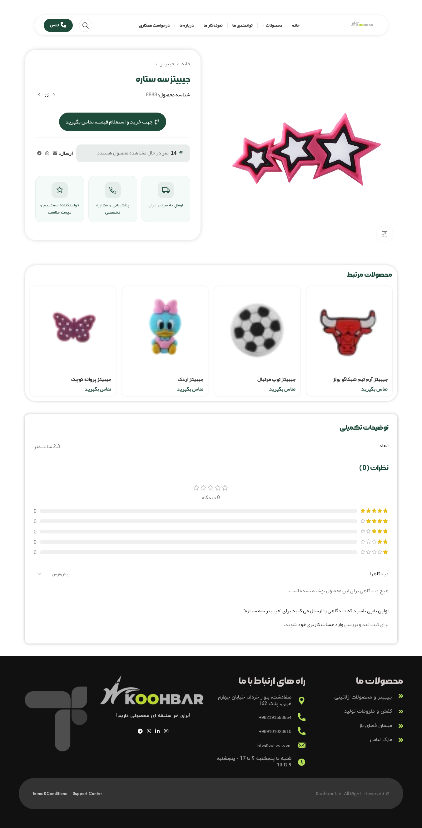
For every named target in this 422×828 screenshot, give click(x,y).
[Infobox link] (357, 696)
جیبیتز (167, 64)
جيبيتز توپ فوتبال (276, 379)
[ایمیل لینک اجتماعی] (55, 153)
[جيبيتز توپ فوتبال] (257, 329)
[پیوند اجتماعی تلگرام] (39, 153)
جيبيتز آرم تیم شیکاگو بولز (360, 379)
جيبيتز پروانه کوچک (91, 379)
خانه (185, 64)
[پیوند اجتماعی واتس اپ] (47, 153)
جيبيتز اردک (190, 379)
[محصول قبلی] (54, 95)
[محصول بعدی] (39, 95)
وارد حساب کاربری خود (320, 624)
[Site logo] (362, 27)
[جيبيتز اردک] (165, 329)
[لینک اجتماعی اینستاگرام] (166, 731)
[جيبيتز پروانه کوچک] (73, 329)
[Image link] (153, 695)
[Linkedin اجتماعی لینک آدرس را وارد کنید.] (157, 731)
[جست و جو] (85, 25)
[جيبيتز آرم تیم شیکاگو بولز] (349, 329)
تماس (54, 25)
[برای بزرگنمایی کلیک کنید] (384, 234)
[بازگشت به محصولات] (46, 95)
